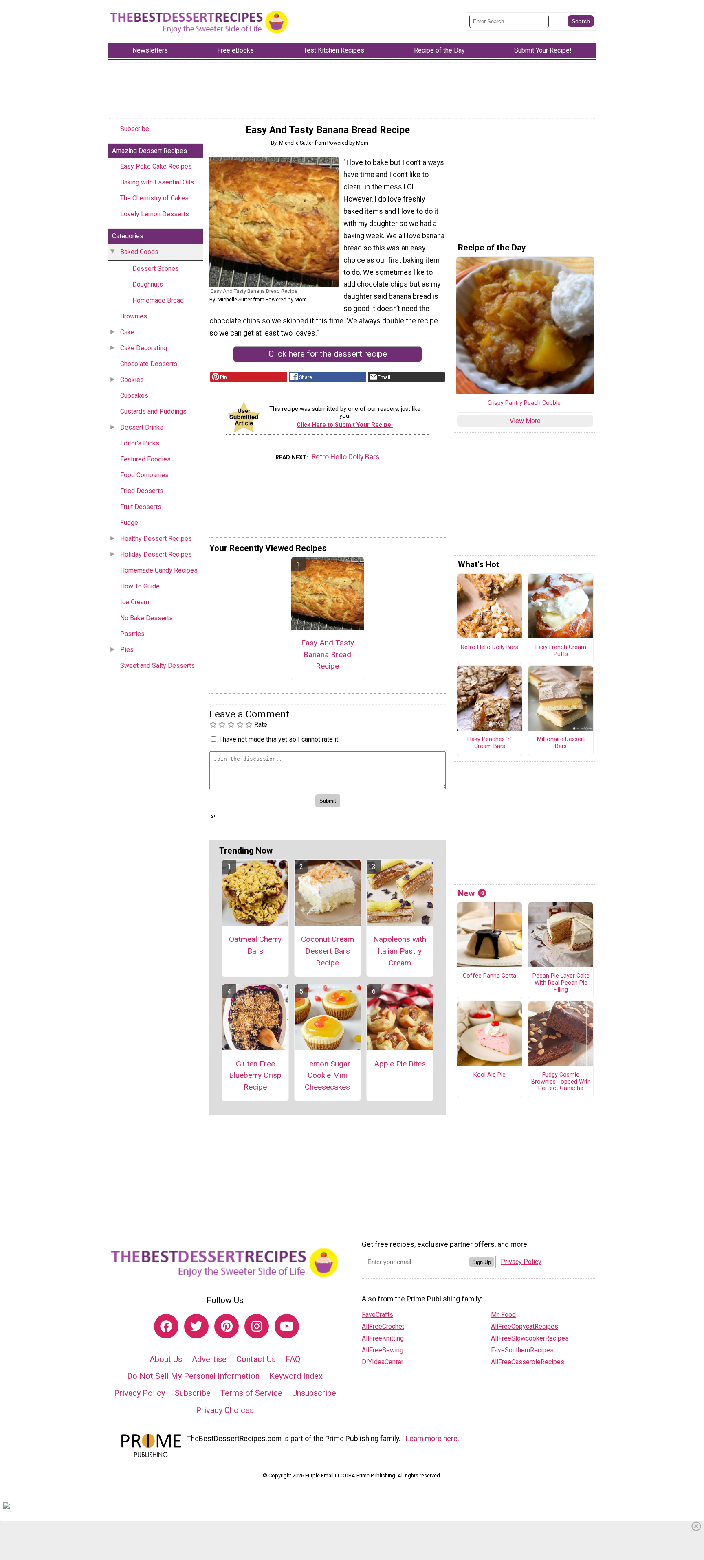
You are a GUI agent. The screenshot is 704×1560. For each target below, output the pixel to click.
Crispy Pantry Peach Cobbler (525, 403)
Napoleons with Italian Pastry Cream (399, 951)
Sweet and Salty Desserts (157, 665)
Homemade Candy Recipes (159, 570)
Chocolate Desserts (148, 364)
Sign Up (481, 1262)
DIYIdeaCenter (382, 1362)
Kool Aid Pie (489, 1075)
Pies (127, 650)
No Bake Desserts (146, 618)
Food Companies (144, 475)
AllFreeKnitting (383, 1338)
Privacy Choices (225, 1410)
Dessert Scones (155, 268)
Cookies (132, 380)
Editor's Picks (139, 443)
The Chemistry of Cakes (154, 198)
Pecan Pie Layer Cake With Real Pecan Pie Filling (561, 983)
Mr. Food (503, 1315)
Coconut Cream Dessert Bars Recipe (327, 951)
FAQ (293, 1359)
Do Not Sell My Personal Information (193, 1376)
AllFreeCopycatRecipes (524, 1326)
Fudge (129, 523)
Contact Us (256, 1359)
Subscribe (134, 129)
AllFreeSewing (382, 1350)
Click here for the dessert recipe (327, 354)
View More (525, 421)
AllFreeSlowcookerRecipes (530, 1338)
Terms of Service (251, 1393)
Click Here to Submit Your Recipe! (345, 424)
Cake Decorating (143, 348)
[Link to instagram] (256, 1326)
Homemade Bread (158, 300)
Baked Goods (139, 252)
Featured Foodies (145, 459)
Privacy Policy (139, 1393)
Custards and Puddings (153, 411)
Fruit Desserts (140, 507)
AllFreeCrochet (383, 1326)
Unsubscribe (314, 1393)
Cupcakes (134, 395)
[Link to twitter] (196, 1326)
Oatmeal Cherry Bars (255, 945)
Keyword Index (296, 1376)
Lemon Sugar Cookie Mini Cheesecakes (327, 1075)
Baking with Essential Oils (157, 182)
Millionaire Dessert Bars (561, 743)
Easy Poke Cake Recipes (156, 166)
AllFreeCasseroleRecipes (527, 1362)
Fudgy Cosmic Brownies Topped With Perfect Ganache (561, 1082)
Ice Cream (134, 602)
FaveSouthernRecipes (522, 1350)
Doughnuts (147, 284)
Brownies (133, 316)
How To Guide (140, 586)
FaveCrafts (377, 1315)
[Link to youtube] (287, 1326)
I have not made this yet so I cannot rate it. (279, 739)
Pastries (132, 634)
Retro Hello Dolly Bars (346, 457)
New (466, 893)
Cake (127, 332)
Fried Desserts (141, 491)
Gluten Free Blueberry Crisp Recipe (255, 1075)
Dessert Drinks (141, 427)
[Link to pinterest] (226, 1326)
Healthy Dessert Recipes (156, 538)
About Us (166, 1359)
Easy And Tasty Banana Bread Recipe (327, 654)
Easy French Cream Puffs (560, 651)
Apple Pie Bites (400, 1064)
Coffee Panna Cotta (489, 976)
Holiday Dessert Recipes (156, 554)
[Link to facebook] (166, 1326)
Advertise (209, 1359)
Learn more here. (432, 1439)
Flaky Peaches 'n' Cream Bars (489, 743)
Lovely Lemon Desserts (154, 214)
